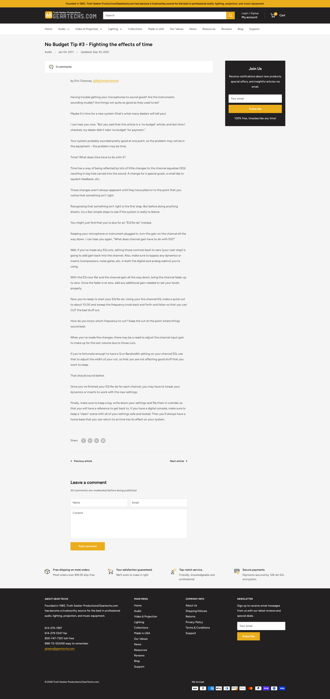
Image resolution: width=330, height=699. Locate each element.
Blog (240, 29)
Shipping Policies (196, 611)
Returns (190, 616)
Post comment (88, 546)
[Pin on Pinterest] (90, 440)
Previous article (83, 461)
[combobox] (164, 15)
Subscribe (255, 108)
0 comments (64, 66)
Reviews (226, 29)
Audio (61, 29)
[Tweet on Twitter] (96, 440)
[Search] (230, 15)
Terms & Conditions (198, 627)
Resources (208, 29)
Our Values (176, 29)
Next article (177, 461)
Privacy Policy (194, 622)
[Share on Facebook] (83, 440)
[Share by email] (103, 440)
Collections (135, 29)
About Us (191, 605)
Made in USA (156, 29)
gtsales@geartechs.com (60, 648)
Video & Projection (86, 29)
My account (249, 17)
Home (48, 29)
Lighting (113, 29)
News (192, 29)
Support (254, 29)
